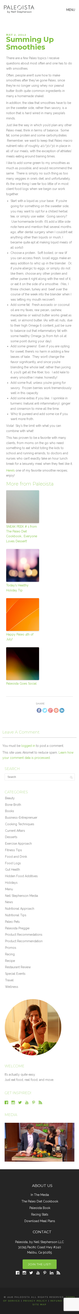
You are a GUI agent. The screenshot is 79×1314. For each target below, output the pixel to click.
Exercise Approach (18, 843)
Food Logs (13, 863)
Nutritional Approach (19, 908)
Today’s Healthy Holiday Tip (17, 588)
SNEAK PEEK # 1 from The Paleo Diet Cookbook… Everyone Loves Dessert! (21, 534)
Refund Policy (62, 1301)
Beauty (10, 798)
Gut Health (12, 869)
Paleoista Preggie (17, 928)
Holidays (11, 882)
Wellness (11, 987)
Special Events (15, 973)
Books (9, 811)
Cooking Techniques (19, 824)
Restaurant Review (18, 967)
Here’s (10, 470)
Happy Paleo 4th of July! (19, 637)
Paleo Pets (12, 921)
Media (11, 1115)
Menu (9, 889)
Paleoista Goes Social (21, 683)
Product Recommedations (23, 934)
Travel (9, 980)
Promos (10, 947)
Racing (10, 954)
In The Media (40, 1195)
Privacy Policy (35, 1301)
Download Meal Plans (39, 1221)
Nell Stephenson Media (21, 895)
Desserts (11, 837)
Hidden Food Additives (21, 876)
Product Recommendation (24, 941)
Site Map (39, 1304)
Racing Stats (39, 1214)
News (9, 902)
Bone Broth (13, 804)
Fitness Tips (13, 850)
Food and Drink (16, 856)
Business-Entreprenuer (21, 817)
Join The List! (39, 1264)
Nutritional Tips (15, 915)
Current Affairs (15, 830)
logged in (28, 745)
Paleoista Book (39, 1208)
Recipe (10, 961)
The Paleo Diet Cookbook (40, 1201)
